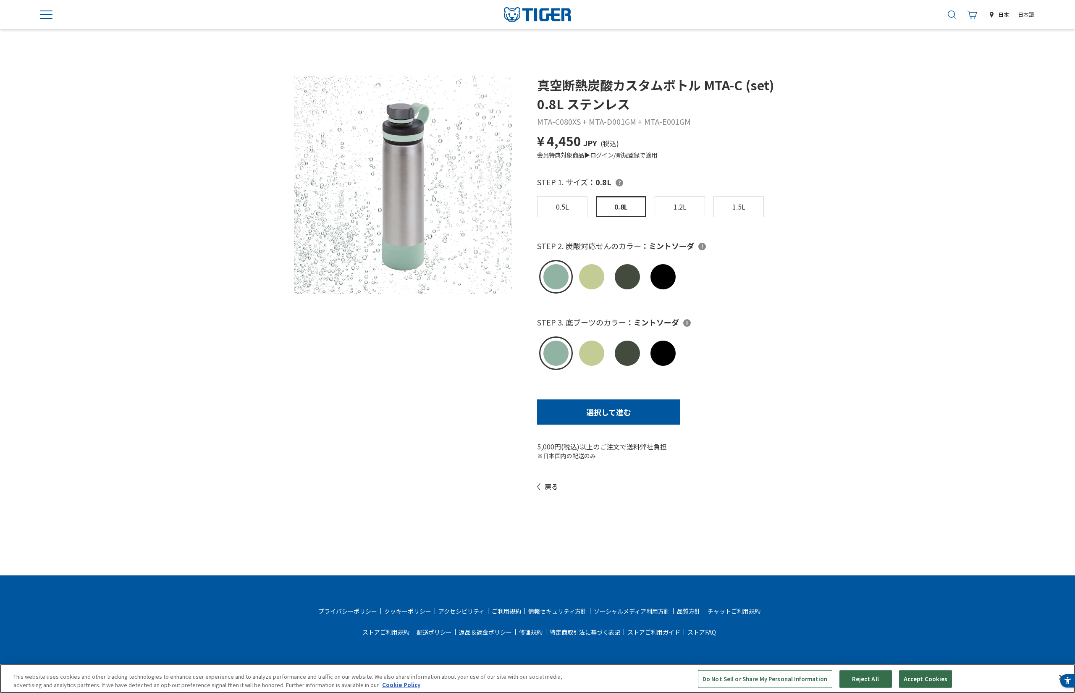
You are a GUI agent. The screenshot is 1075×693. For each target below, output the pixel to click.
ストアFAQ (701, 632)
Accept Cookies (926, 679)
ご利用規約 (506, 611)
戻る (551, 486)
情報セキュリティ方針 (557, 611)
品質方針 (688, 611)
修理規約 (531, 632)
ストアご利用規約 (385, 632)
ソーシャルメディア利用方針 (632, 611)
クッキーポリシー (407, 611)
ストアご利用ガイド (653, 632)
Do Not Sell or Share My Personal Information (765, 679)
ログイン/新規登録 (615, 154)
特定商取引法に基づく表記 (585, 632)
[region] (537, 678)
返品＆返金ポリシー (485, 632)
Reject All (865, 679)
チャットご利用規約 (734, 611)
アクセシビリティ (461, 611)
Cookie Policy (401, 684)
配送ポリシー (434, 632)
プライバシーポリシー (347, 611)
